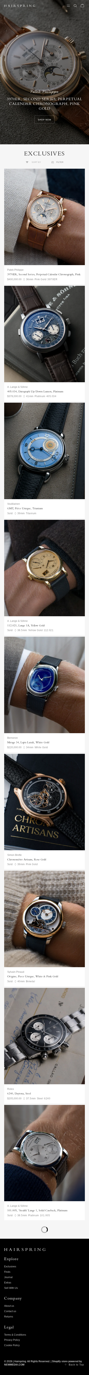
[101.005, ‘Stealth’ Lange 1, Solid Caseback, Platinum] (44, 1153)
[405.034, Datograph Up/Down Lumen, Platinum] (44, 334)
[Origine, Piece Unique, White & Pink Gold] (44, 919)
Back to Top (76, 1364)
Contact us (10, 1311)
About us (9, 1305)
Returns (8, 1316)
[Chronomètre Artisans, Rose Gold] (44, 802)
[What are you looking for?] (75, 6)
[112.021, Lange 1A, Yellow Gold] (44, 568)
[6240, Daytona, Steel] (44, 1036)
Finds (7, 1271)
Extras (7, 1282)
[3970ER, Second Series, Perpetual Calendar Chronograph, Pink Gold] (44, 217)
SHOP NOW (44, 120)
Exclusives (10, 1266)
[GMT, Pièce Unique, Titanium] (44, 451)
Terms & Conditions (15, 1334)
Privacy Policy (12, 1340)
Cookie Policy (12, 1345)
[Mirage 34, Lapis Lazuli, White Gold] (44, 685)
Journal (8, 1277)
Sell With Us (11, 1288)
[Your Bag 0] (82, 6)
